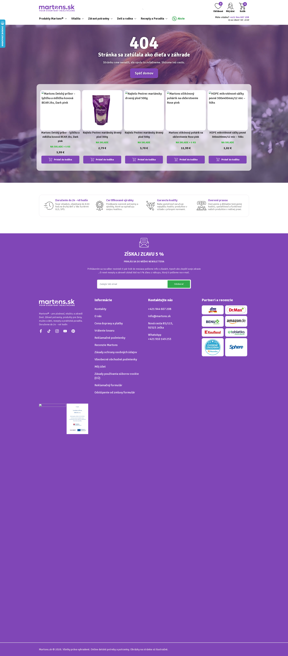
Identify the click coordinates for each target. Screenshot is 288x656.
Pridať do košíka (63, 159)
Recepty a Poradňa (152, 18)
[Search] (141, 8)
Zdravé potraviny (98, 18)
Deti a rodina (125, 18)
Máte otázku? (232, 18)
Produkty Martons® (51, 18)
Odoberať (178, 284)
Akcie (181, 18)
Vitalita (75, 18)
